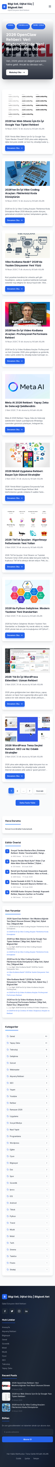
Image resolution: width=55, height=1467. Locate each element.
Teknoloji (23, 25)
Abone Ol (27, 1439)
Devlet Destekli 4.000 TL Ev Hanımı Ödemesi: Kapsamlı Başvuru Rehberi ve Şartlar (28, 883)
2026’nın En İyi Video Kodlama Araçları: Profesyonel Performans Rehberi (26, 334)
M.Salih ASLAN (38, 129)
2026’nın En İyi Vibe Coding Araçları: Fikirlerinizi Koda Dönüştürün (22, 193)
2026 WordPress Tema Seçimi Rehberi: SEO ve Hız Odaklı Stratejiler (23, 749)
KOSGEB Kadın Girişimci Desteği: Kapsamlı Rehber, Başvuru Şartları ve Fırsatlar (30, 892)
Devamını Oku (13, 148)
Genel (11, 25)
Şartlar (27, 1458)
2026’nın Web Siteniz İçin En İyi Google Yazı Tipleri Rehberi (32, 1395)
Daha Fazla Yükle (27, 803)
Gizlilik (18, 1458)
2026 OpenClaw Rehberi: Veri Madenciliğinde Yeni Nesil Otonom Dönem (26, 41)
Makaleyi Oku (15, 72)
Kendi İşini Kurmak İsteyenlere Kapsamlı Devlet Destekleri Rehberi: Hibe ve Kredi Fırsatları (29, 872)
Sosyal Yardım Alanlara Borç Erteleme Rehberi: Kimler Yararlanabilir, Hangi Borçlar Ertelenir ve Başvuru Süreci (28, 852)
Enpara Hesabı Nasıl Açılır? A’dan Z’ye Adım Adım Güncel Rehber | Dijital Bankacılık (28, 862)
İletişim (36, 1458)
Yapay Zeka (38, 25)
